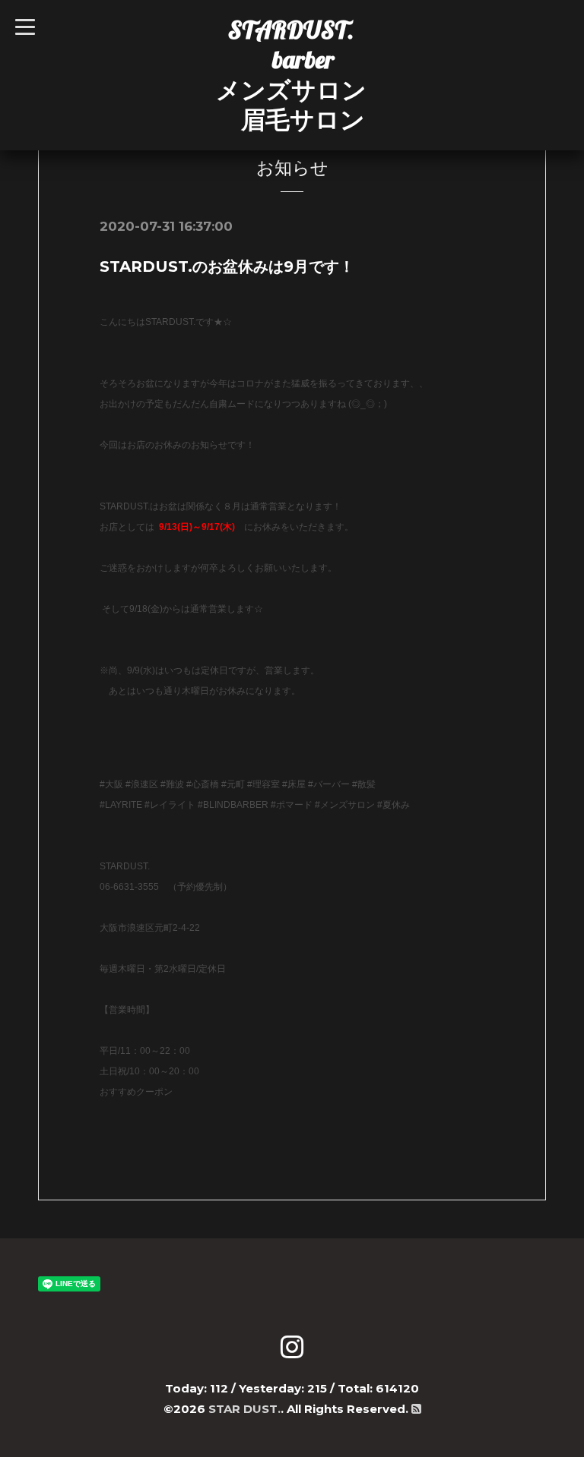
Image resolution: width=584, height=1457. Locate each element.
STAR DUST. (244, 1409)
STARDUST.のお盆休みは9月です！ (227, 266)
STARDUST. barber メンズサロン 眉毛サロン (291, 74)
